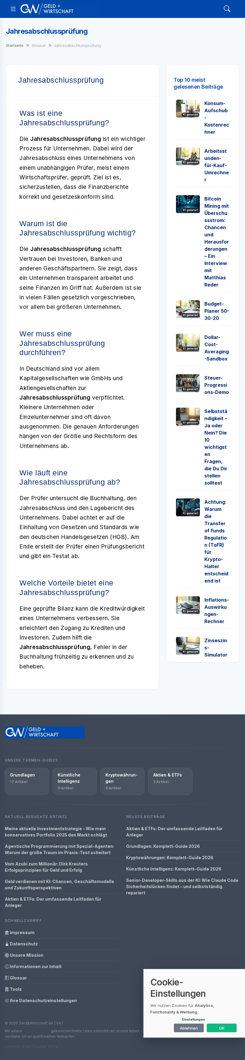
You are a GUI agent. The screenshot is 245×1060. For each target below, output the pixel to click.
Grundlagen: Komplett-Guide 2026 (163, 846)
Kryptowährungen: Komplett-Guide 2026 (169, 857)
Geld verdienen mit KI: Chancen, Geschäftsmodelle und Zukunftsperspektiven (59, 884)
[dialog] (194, 1003)
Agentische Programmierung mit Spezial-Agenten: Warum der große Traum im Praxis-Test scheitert (59, 849)
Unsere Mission (26, 955)
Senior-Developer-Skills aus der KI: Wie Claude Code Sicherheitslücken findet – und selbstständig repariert (182, 886)
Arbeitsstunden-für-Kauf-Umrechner (216, 165)
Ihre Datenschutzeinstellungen (43, 1000)
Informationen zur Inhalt (35, 966)
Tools (15, 989)
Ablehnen (189, 1028)
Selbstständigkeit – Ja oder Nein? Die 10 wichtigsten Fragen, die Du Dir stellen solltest (215, 447)
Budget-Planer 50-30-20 (216, 311)
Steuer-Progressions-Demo (216, 385)
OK (222, 1028)
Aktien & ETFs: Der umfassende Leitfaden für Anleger (53, 902)
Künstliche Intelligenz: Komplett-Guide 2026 (173, 868)
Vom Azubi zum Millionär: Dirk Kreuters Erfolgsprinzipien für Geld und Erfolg (46, 867)
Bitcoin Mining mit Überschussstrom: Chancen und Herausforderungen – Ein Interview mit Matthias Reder (216, 242)
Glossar (18, 977)
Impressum (22, 932)
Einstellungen (193, 1019)
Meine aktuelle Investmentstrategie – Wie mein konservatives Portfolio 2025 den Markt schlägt (56, 831)
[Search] (227, 9)
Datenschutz (23, 943)
